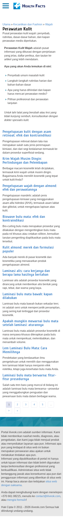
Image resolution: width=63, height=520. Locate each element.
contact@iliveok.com (48, 496)
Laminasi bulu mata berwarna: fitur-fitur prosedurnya (29, 377)
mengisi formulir (16, 499)
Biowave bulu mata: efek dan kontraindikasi (24, 218)
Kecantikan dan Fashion (27, 24)
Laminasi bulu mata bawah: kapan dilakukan (27, 296)
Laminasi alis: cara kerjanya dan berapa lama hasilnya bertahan (26, 273)
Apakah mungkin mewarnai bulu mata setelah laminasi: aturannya (30, 323)
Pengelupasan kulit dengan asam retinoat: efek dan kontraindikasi (27, 133)
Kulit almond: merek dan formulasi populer (28, 249)
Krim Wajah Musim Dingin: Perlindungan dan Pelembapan (25, 160)
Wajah (49, 24)
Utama (6, 24)
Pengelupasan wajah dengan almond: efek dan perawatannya (30, 188)
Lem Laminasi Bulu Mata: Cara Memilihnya (25, 350)
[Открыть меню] (6, 5)
